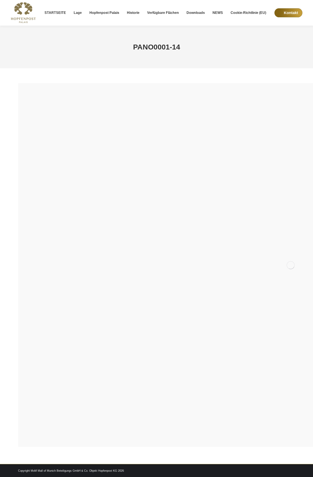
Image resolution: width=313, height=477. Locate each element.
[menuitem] (55, 13)
